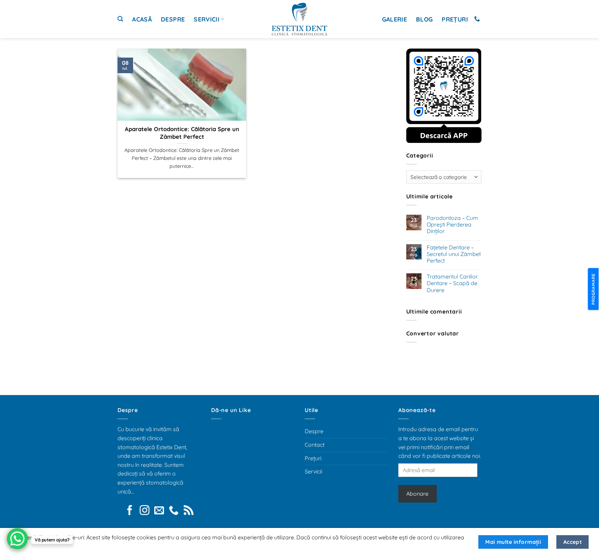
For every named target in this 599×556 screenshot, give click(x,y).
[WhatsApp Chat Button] (17, 538)
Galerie (394, 19)
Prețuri (455, 19)
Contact (314, 444)
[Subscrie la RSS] (188, 510)
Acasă (142, 19)
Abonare (417, 493)
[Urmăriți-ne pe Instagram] (144, 510)
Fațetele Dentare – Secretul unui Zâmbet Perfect (454, 254)
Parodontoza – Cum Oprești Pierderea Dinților (452, 224)
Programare (592, 289)
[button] (120, 19)
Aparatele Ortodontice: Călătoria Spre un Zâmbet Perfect (182, 132)
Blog (424, 19)
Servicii (206, 19)
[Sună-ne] (477, 19)
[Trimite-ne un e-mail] (159, 510)
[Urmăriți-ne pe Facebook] (129, 510)
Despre (173, 19)
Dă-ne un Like (231, 410)
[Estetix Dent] (299, 19)
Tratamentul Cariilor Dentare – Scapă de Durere (452, 283)
